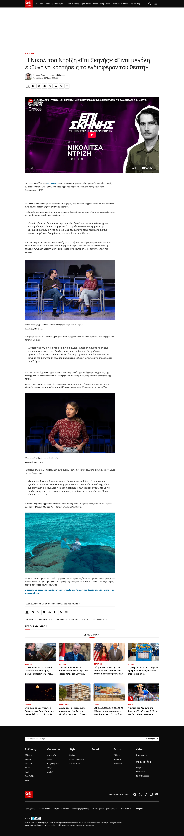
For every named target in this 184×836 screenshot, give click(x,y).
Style (82, 4)
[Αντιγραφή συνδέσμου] (61, 86)
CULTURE (30, 53)
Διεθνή (50, 772)
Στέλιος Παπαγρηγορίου (43, 75)
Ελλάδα (67, 4)
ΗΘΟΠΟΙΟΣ (73, 620)
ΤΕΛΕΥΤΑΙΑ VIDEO (36, 626)
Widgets (139, 767)
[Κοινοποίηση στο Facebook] (33, 86)
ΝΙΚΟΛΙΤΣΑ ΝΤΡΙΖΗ (101, 620)
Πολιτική (49, 4)
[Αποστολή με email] (66, 86)
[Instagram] (151, 794)
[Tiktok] (145, 794)
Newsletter (140, 772)
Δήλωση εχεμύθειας (80, 809)
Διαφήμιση (138, 809)
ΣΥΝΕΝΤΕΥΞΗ (44, 620)
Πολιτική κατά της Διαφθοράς (105, 809)
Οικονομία (58, 4)
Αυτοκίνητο (116, 4)
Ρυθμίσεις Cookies (61, 809)
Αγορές (50, 768)
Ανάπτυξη (51, 755)
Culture (72, 755)
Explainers (118, 763)
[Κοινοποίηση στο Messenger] (44, 86)
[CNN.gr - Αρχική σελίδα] (29, 794)
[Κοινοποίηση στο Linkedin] (55, 86)
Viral (27, 780)
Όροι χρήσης (30, 809)
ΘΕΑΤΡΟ (85, 620)
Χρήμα (49, 759)
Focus (88, 4)
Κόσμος (75, 4)
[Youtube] (156, 794)
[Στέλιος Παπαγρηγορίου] (28, 76)
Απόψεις (117, 759)
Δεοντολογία (44, 809)
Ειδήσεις (39, 4)
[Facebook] (134, 794)
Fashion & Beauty (76, 759)
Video (125, 4)
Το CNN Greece (142, 776)
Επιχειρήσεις (53, 763)
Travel (95, 4)
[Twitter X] (140, 794)
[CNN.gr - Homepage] (29, 4)
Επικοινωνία (126, 809)
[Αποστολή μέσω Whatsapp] (50, 86)
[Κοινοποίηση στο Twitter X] (38, 86)
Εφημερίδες (135, 4)
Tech (108, 4)
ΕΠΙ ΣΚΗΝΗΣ (59, 620)
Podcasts (141, 755)
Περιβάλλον (30, 776)
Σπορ (102, 4)
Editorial (117, 755)
